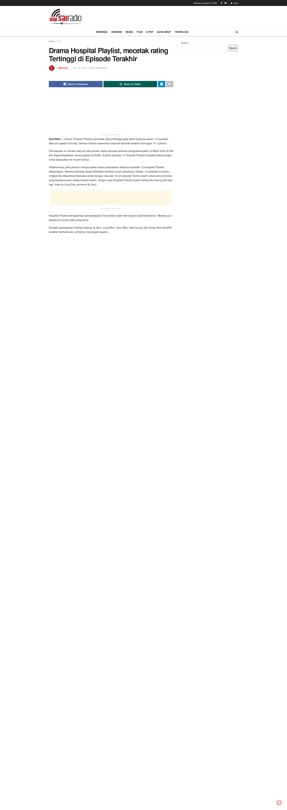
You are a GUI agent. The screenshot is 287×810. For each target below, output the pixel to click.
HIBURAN (116, 32)
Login (235, 2)
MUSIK (129, 32)
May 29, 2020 (79, 67)
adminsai (63, 67)
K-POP (149, 32)
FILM (139, 32)
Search (184, 42)
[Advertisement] (177, 16)
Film (59, 41)
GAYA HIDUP (164, 32)
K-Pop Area (101, 67)
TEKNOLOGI (182, 32)
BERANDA (102, 32)
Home (51, 41)
